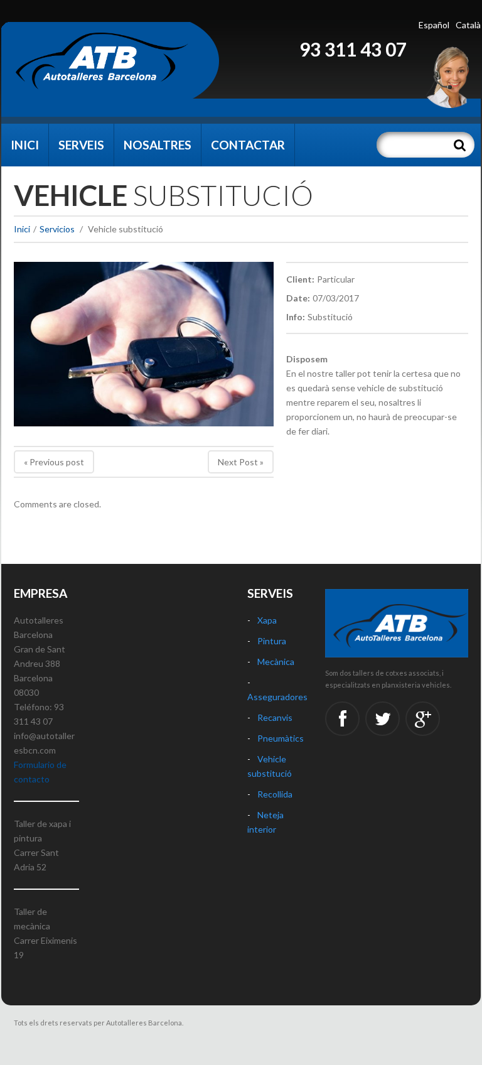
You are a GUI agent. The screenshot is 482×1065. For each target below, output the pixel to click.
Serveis (81, 145)
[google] (422, 718)
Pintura (271, 640)
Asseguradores (277, 696)
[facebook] (342, 718)
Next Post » (241, 462)
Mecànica (275, 661)
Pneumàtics (280, 738)
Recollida (274, 794)
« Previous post (54, 462)
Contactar (248, 145)
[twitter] (382, 718)
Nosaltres (157, 145)
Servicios (57, 229)
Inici (25, 145)
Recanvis (274, 717)
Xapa (267, 620)
